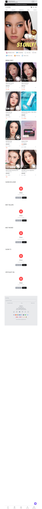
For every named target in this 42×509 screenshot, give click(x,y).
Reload (24, 197)
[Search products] (33, 7)
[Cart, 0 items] (36, 7)
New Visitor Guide (10, 303)
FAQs (21, 303)
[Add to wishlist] (19, 87)
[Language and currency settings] (31, 7)
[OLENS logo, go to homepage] (7, 7)
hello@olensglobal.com (22, 308)
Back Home (18, 197)
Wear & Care (33, 303)
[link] (13, 76)
